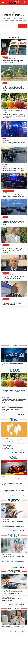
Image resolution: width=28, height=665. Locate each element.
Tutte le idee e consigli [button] (17, 632)
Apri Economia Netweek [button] (16, 604)
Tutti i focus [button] (20, 414)
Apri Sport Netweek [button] (18, 496)
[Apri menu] (2, 2)
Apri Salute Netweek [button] (18, 567)
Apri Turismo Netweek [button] (17, 531)
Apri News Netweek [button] (18, 452)
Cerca (22, 26)
